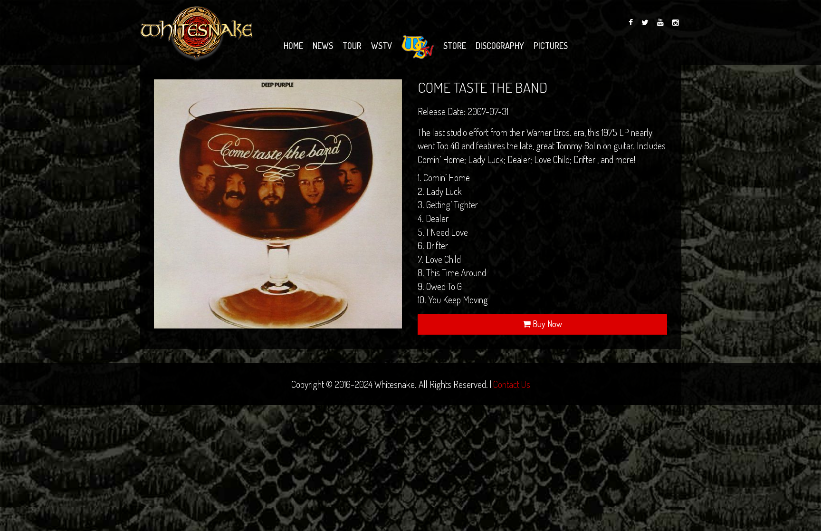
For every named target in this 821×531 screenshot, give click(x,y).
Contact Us (511, 384)
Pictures (551, 45)
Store (454, 45)
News (323, 45)
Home (293, 45)
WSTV (381, 45)
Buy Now (546, 324)
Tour (352, 45)
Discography (500, 45)
